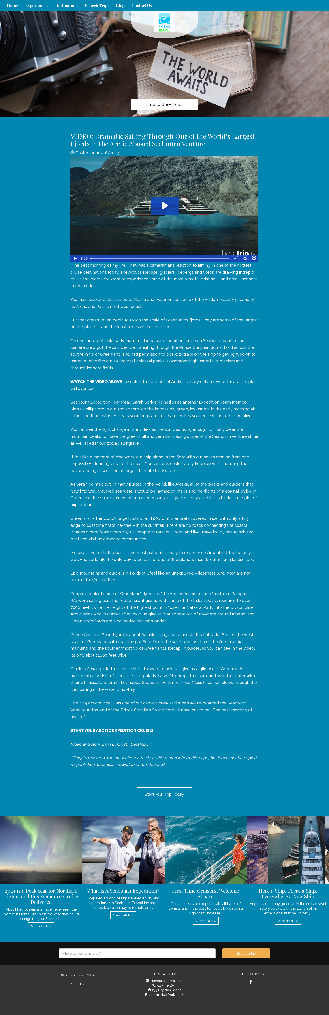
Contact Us (142, 5)
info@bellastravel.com (166, 981)
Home (12, 5)
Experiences (36, 5)
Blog (120, 5)
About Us (77, 984)
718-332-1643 (166, 985)
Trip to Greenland (165, 104)
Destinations (66, 5)
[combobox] (137, 953)
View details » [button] (41, 926)
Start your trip (246, 953)
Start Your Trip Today (164, 794)
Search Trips (97, 5)
